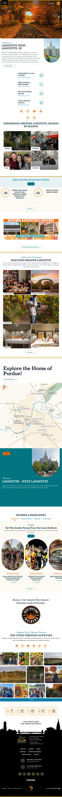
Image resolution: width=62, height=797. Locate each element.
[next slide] (33, 183)
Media (38, 749)
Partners (23, 751)
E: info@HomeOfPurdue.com (36, 744)
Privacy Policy (26, 754)
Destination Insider (34, 751)
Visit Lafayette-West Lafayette (35, 600)
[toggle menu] (58, 3)
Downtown (37, 519)
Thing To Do (14, 519)
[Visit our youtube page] (34, 111)
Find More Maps (9, 379)
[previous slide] (29, 183)
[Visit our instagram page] (27, 111)
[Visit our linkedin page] (34, 117)
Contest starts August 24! (30, 247)
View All (30, 209)
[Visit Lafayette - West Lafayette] (5, 3)
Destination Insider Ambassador (30, 603)
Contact (31, 749)
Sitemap (36, 754)
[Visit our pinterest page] (40, 111)
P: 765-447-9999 (33, 742)
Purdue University (26, 519)
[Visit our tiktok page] (27, 117)
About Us (23, 749)
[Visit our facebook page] (21, 111)
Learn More (8, 66)
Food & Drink (47, 519)
